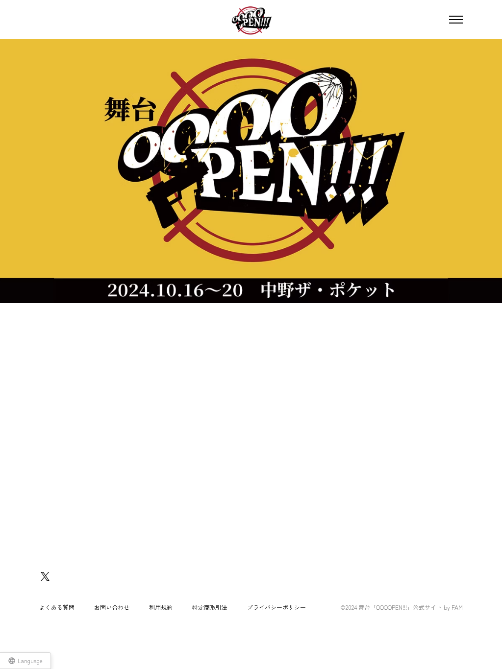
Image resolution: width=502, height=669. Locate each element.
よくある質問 (57, 607)
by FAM (453, 607)
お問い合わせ (111, 607)
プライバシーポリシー (276, 607)
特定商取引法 (209, 607)
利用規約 (161, 607)
